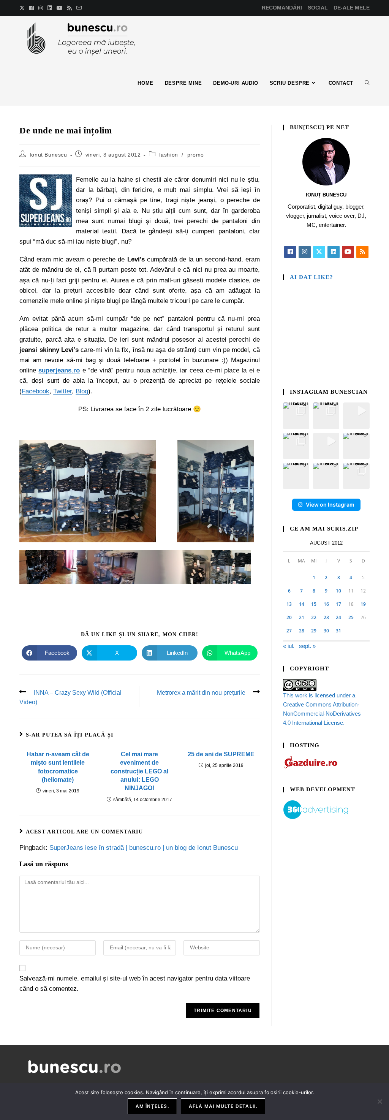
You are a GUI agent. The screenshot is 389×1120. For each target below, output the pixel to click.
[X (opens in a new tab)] (23, 8)
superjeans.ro (59, 370)
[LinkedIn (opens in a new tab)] (49, 8)
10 (338, 591)
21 (301, 617)
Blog (82, 391)
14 (301, 604)
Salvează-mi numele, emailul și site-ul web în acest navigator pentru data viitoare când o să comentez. (134, 983)
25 (351, 617)
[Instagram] (305, 252)
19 (363, 604)
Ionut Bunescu (48, 155)
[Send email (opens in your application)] (79, 8)
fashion (168, 155)
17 (338, 604)
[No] (379, 1101)
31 (338, 630)
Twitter (62, 391)
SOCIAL (318, 8)
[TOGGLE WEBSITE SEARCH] (367, 83)
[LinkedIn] (333, 252)
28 (301, 630)
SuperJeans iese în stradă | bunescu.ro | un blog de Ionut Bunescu (143, 847)
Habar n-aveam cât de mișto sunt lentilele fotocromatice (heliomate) (58, 767)
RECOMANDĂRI (282, 8)
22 (313, 617)
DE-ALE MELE (352, 8)
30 (326, 630)
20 (289, 617)
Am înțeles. (152, 1106)
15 (313, 604)
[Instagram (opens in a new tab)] (40, 8)
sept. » (307, 646)
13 (289, 604)
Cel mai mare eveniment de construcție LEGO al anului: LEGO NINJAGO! (139, 771)
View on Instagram (330, 504)
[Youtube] (348, 252)
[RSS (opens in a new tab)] (69, 8)
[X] (319, 252)
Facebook (35, 391)
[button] (296, 415)
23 (326, 617)
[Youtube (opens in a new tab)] (59, 8)
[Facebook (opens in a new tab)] (31, 8)
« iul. (288, 646)
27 (289, 630)
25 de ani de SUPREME (221, 754)
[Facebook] (290, 252)
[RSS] (362, 252)
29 (313, 630)
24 (338, 617)
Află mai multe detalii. (223, 1106)
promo (195, 155)
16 (326, 604)
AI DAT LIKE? (311, 277)
